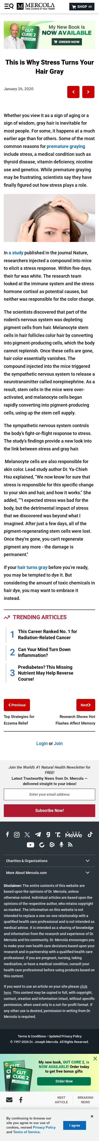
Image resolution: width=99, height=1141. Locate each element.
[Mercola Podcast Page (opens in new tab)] (61, 845)
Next (84, 705)
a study (16, 252)
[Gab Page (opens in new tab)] (48, 835)
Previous (18, 705)
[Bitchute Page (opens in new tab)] (41, 845)
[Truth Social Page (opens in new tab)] (58, 835)
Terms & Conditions (32, 1036)
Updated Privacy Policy (65, 1036)
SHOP (84, 7)
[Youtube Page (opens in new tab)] (30, 845)
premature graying (66, 146)
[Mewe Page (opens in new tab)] (73, 835)
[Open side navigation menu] (10, 6)
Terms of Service (26, 1132)
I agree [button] (74, 1125)
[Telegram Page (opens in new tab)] (38, 835)
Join (58, 743)
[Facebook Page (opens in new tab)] (7, 835)
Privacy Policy (44, 1127)
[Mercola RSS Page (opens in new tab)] (70, 845)
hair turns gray (32, 567)
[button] (73, 92)
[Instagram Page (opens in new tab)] (17, 835)
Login (42, 743)
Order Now (64, 1081)
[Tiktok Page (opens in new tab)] (90, 835)
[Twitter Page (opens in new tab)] (27, 835)
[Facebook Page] (21, 1099)
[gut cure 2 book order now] (49, 47)
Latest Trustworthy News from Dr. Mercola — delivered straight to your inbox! (49, 781)
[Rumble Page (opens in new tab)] (52, 845)
